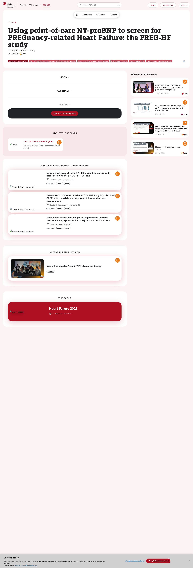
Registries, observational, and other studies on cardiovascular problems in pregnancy (169, 87)
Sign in (184, 5)
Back (13, 22)
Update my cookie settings (135, 561)
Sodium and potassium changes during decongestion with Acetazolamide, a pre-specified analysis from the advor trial (78, 219)
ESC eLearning (35, 5)
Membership (168, 5)
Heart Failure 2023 (63, 308)
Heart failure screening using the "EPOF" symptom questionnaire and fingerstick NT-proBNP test (171, 128)
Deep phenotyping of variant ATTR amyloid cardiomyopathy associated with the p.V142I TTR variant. (78, 174)
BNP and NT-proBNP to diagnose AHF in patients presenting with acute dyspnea (170, 108)
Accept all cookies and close (159, 561)
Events (113, 14)
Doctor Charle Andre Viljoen (38, 141)
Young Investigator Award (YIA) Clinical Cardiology (74, 266)
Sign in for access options (64, 113)
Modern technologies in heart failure (168, 148)
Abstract (50, 183)
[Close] (189, 560)
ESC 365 (46, 5)
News (153, 5)
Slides (59, 183)
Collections (101, 14)
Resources (87, 14)
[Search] (119, 5)
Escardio (23, 5)
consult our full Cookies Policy (26, 566)
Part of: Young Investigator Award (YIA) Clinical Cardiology (52, 61)
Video (67, 183)
